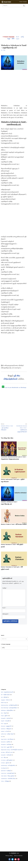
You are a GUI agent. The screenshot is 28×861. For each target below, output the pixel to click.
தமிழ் (22, 37)
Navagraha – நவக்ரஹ (6, 745)
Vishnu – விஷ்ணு (5, 781)
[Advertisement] (14, 21)
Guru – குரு (3, 724)
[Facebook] (9, 859)
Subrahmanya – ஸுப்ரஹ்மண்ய (8, 766)
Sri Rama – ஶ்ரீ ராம (5, 763)
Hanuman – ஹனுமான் (6, 726)
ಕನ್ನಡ (8, 39)
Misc (2, 737)
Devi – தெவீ (4, 713)
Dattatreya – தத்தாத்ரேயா (7, 711)
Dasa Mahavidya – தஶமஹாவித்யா (9, 708)
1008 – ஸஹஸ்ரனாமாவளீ (7, 692)
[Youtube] (15, 859)
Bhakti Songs (3, 703)
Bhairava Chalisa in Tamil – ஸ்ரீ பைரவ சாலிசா (14, 524)
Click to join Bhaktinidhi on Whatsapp (15, 387)
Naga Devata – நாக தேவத (7, 739)
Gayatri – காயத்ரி (5, 721)
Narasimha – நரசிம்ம (5, 742)
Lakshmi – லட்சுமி (5, 732)
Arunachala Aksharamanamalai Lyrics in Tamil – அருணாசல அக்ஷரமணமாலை (13, 458)
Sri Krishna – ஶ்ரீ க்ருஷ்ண (7, 760)
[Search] (24, 5)
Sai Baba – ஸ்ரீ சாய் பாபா (7, 752)
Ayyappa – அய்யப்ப (5, 700)
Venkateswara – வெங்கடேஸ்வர (8, 779)
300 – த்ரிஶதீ (4, 697)
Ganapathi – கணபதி (6, 718)
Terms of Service (18, 856)
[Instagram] (18, 859)
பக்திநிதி (13, 853)
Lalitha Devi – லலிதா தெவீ (7, 734)
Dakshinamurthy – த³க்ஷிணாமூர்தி (9, 705)
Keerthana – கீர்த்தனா (6, 729)
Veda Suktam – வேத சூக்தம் (7, 776)
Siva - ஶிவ (3, 50)
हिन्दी (13, 39)
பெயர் (4, 608)
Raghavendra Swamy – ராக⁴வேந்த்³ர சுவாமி (11, 750)
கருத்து (4, 588)
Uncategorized (4, 768)
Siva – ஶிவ (3, 758)
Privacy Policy (9, 856)
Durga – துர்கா (4, 716)
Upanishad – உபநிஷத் (6, 771)
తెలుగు (17, 37)
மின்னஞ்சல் (5, 614)
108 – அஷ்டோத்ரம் (5, 695)
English (17, 39)
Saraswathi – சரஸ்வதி (6, 755)
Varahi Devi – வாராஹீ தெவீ (7, 773)
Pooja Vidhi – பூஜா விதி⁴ (6, 747)
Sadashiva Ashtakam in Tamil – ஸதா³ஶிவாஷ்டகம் (9, 503)
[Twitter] (12, 859)
